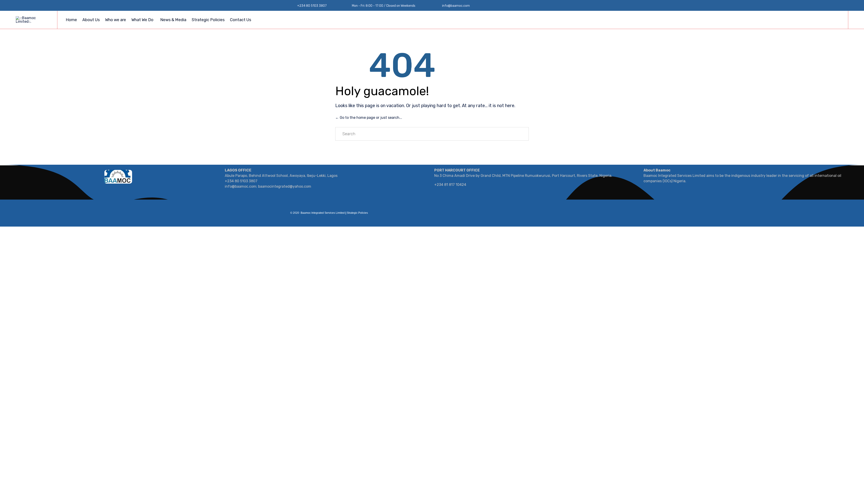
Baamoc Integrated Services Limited (323, 212)
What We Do (142, 19)
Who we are (115, 19)
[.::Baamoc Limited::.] (33, 19)
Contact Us (240, 19)
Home (71, 19)
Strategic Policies (208, 19)
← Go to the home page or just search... (368, 117)
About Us (91, 19)
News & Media (173, 19)
